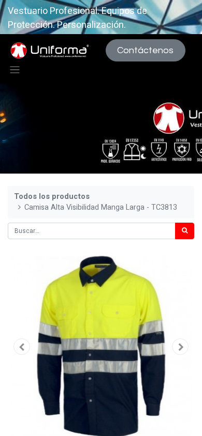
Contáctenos (145, 50)
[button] (22, 346)
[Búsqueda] (184, 231)
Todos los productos (52, 196)
